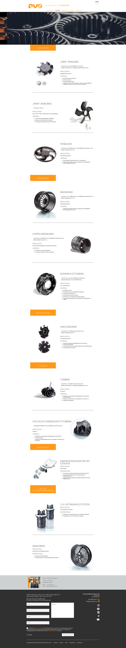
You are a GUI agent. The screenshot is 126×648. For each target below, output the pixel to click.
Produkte (57, 10)
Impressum (79, 642)
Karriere (72, 10)
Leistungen (65, 10)
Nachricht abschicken (68, 634)
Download (78, 10)
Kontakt (61, 642)
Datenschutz (72, 642)
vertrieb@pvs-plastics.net (51, 586)
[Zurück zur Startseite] (35, 6)
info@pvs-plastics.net (52, 630)
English (96, 3)
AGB (66, 642)
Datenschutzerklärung (38, 628)
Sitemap (55, 642)
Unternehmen (50, 10)
